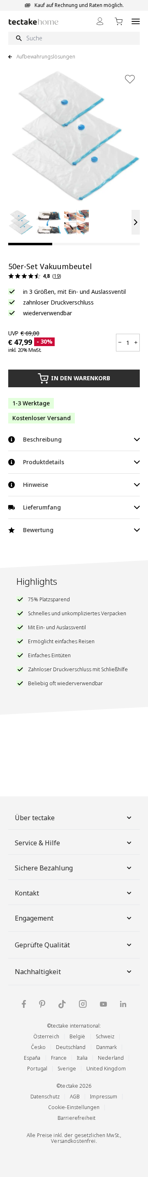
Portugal (37, 1068)
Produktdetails (43, 462)
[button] (20, 222)
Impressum (103, 1096)
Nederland (111, 1057)
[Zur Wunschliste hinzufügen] (130, 79)
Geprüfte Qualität (42, 944)
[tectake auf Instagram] (83, 1004)
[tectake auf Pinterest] (42, 1004)
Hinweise (35, 484)
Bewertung (38, 530)
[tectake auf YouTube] (103, 1004)
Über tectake (35, 817)
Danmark (106, 1047)
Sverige (67, 1068)
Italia (82, 1057)
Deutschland (71, 1047)
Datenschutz (45, 1096)
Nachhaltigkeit (38, 971)
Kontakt (27, 893)
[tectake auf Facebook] (24, 1004)
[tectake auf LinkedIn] (123, 1004)
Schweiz (105, 1036)
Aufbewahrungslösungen (45, 57)
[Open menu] (136, 21)
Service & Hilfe (37, 842)
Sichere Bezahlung (44, 867)
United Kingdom (106, 1068)
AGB (75, 1096)
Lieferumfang (42, 507)
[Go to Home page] (33, 21)
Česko (38, 1047)
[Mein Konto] (100, 21)
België (77, 1036)
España (32, 1057)
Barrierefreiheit (76, 1117)
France (59, 1057)
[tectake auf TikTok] (62, 1004)
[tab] (30, 244)
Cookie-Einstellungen (74, 1107)
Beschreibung (42, 439)
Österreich (46, 1036)
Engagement (34, 918)
